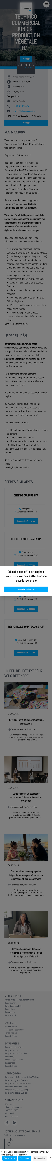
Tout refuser (25, 1158)
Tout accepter (9, 1158)
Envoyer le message (21, 77)
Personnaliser (39, 1158)
